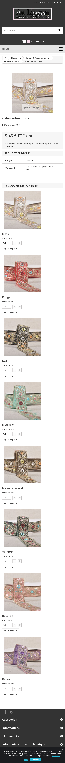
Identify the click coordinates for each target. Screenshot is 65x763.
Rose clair (8, 615)
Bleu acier (8, 424)
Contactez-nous (41, 3)
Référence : (8, 125)
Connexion (56, 3)
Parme (6, 679)
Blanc (5, 233)
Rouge (6, 297)
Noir (4, 360)
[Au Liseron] (32, 14)
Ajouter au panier (10, 249)
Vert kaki (7, 551)
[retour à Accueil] (5, 58)
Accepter (35, 760)
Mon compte (10, 736)
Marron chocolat (12, 488)
